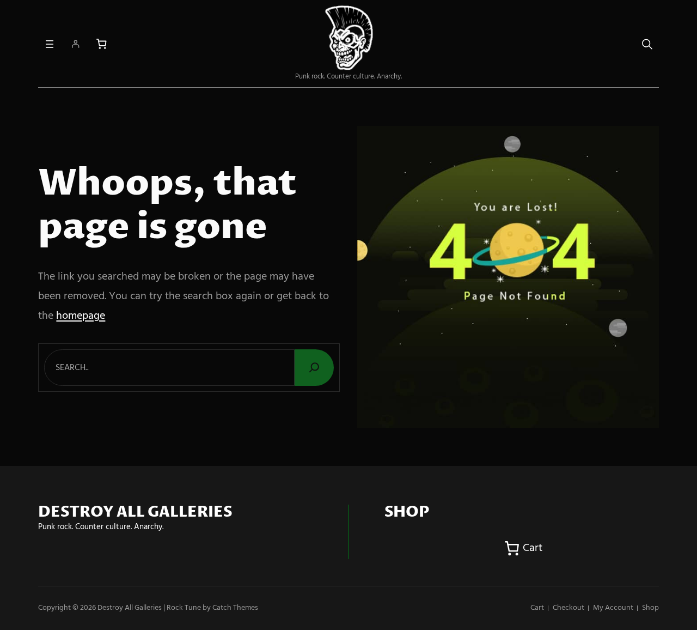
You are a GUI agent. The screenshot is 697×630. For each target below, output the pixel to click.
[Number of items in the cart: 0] (101, 44)
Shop (650, 608)
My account (613, 608)
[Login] (75, 44)
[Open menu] (49, 44)
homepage (80, 316)
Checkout (568, 608)
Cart (537, 608)
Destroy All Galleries (129, 608)
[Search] (314, 367)
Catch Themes (235, 608)
